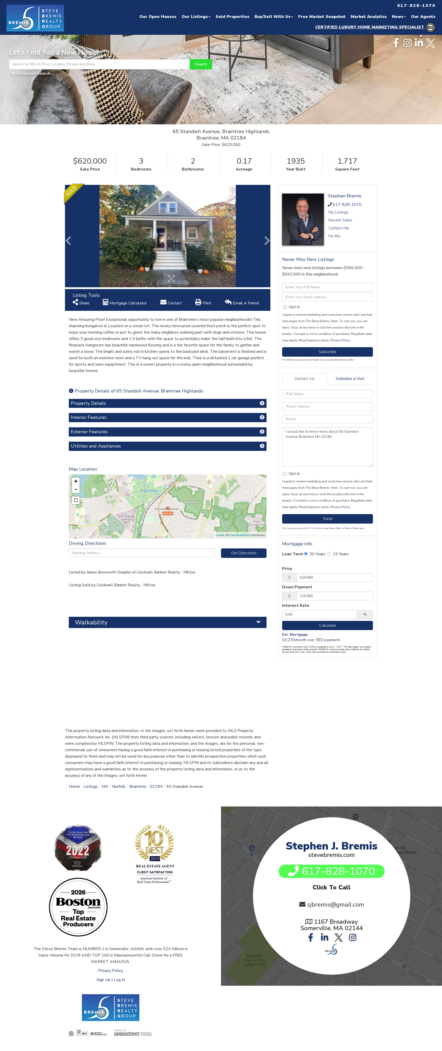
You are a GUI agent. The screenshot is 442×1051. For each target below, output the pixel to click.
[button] (201, 64)
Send (327, 519)
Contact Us (304, 378)
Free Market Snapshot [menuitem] (322, 16)
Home (74, 786)
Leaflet (219, 535)
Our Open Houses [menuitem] (157, 16)
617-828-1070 (347, 204)
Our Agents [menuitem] (423, 16)
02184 (156, 786)
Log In (119, 980)
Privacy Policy (340, 340)
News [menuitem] (397, 16)
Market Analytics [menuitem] (369, 16)
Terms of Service (352, 528)
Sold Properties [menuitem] (232, 16)
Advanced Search (33, 73)
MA (105, 786)
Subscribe (327, 352)
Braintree (137, 786)
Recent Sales (340, 220)
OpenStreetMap (239, 535)
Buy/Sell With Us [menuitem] (273, 16)
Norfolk (119, 786)
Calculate (327, 625)
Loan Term (292, 554)
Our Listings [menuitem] (195, 16)
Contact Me (338, 228)
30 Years (316, 554)
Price (287, 568)
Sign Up (103, 980)
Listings (91, 786)
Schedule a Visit (350, 378)
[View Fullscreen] (76, 500)
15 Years (340, 554)
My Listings (338, 212)
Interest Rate (295, 605)
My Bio (334, 236)
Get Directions (244, 553)
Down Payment (297, 587)
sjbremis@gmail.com (335, 904)
